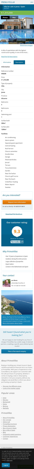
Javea (4, 398)
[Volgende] (32, 26)
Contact (5, 439)
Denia (5, 404)
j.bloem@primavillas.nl (18, 283)
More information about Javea (12, 323)
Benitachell (6, 402)
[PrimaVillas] (8, 2)
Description (19, 62)
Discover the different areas (12, 386)
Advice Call (6, 422)
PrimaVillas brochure (10, 424)
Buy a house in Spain (9, 428)
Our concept (7, 420)
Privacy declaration (9, 426)
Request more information (17, 202)
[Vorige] (2, 26)
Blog (4, 432)
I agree (5, 465)
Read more (9, 460)
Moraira (5, 400)
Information (7, 62)
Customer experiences (10, 436)
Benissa (5, 406)
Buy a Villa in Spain (9, 430)
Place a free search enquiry (17, 351)
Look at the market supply (11, 388)
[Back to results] (1, 7)
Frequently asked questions (12, 434)
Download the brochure (13, 214)
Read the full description (9, 57)
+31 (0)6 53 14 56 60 (19, 285)
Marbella (6, 408)
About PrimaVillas (9, 418)
